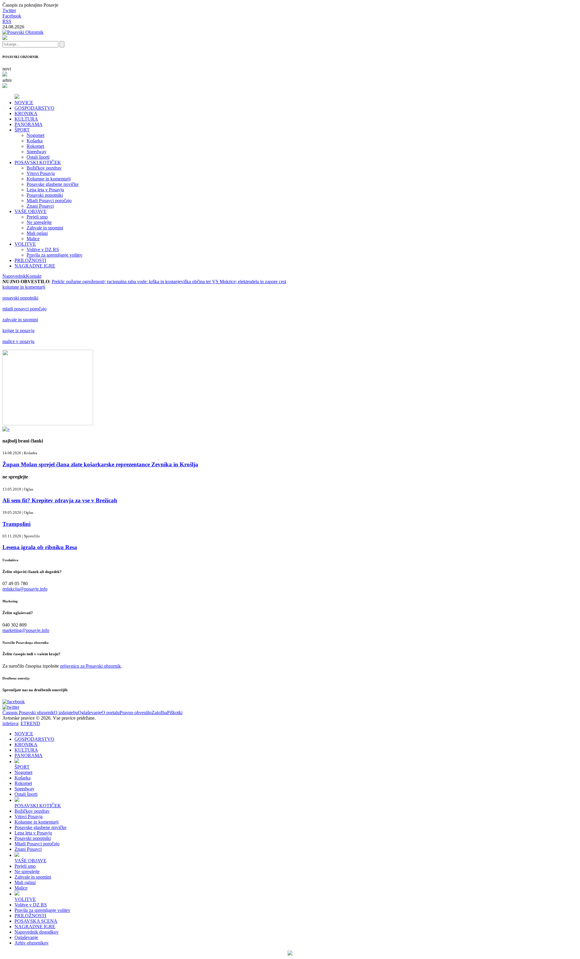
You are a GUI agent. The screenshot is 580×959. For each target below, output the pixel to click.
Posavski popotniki (45, 195)
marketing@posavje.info (25, 630)
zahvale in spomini (20, 319)
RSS (6, 21)
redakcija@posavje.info (24, 588)
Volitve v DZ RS (43, 249)
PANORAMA (28, 124)
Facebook (11, 15)
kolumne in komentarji (23, 287)
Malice (33, 238)
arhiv (7, 80)
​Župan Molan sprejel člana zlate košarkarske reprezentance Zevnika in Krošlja (100, 464)
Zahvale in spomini (45, 227)
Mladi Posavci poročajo (49, 200)
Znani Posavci (40, 206)
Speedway (37, 151)
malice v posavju (18, 341)
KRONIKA (25, 113)
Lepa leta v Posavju (45, 189)
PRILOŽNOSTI (30, 260)
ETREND (30, 723)
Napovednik (14, 276)
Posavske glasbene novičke (53, 184)
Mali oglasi (37, 233)
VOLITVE (25, 244)
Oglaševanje (90, 712)
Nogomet (35, 135)
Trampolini (16, 524)
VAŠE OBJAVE (30, 211)
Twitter (9, 10)
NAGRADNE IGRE (34, 265)
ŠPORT (22, 129)
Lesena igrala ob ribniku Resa (39, 547)
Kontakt (33, 276)
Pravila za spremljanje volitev (54, 255)
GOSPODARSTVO (34, 108)
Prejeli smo (37, 216)
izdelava (10, 723)
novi (6, 68)
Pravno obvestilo (136, 712)
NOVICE (23, 102)
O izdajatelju (66, 712)
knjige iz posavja (18, 330)
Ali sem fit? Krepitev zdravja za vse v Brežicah (59, 500)
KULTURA (26, 118)
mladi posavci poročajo (24, 308)
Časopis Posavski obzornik (28, 712)
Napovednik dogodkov (36, 932)
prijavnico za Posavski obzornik (90, 666)
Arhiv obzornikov (31, 942)
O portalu (111, 712)
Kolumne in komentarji (49, 178)
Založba (159, 712)
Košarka (35, 140)
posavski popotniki (20, 297)
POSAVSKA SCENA (35, 921)
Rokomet (35, 146)
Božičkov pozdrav (44, 167)
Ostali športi (38, 157)
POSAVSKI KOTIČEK (37, 162)
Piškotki (174, 712)
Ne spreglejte (39, 222)
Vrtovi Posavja (41, 173)
